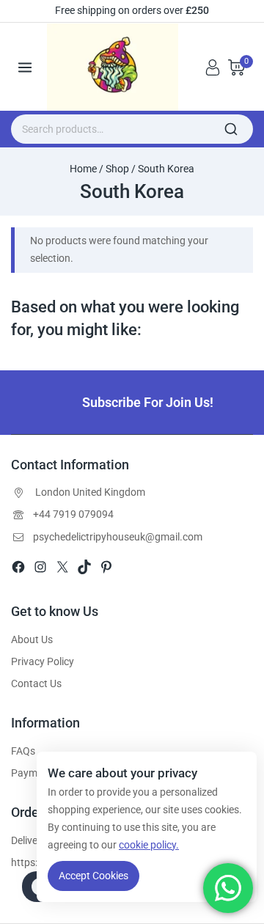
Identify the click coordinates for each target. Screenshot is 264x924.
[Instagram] (40, 567)
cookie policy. (149, 845)
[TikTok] (84, 567)
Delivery (28, 840)
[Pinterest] (106, 567)
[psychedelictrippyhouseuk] (117, 67)
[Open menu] (25, 67)
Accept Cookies (93, 875)
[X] (62, 567)
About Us (32, 639)
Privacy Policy (42, 661)
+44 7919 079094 (73, 514)
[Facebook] (18, 567)
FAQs (23, 751)
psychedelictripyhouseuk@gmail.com (117, 537)
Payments (34, 773)
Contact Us (36, 683)
